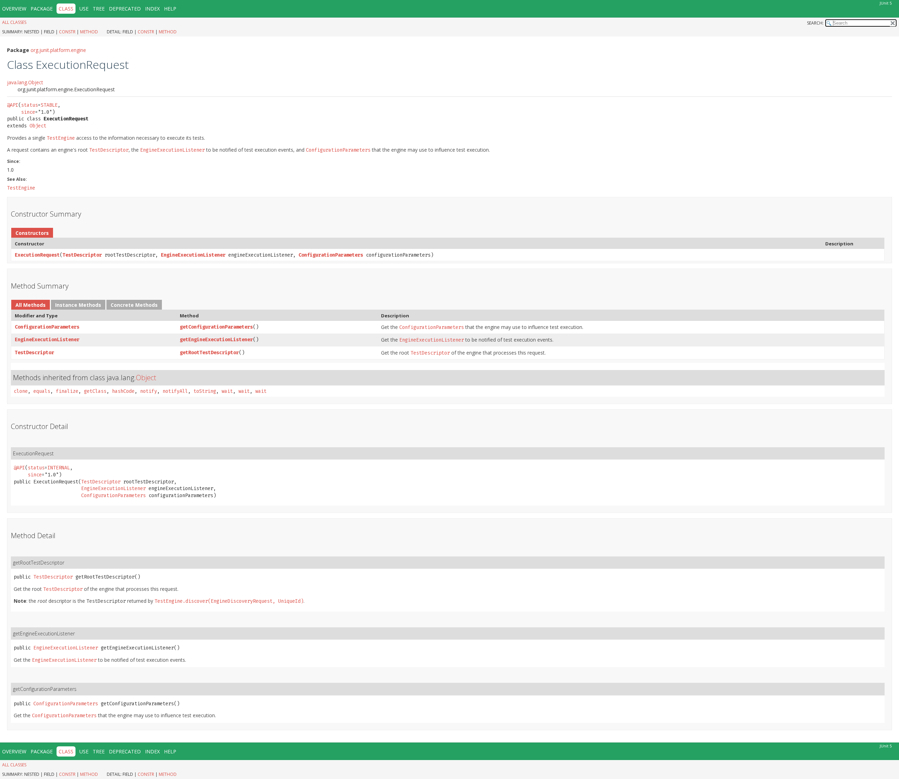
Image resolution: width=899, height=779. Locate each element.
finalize (67, 391)
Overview (14, 8)
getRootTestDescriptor (209, 353)
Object (37, 126)
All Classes (14, 22)
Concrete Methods (134, 305)
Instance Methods (78, 305)
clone (21, 391)
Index (152, 8)
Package (42, 8)
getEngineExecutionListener (216, 340)
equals (41, 391)
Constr (67, 32)
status (29, 105)
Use (83, 8)
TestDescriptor (82, 255)
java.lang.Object (25, 82)
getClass (95, 391)
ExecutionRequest (37, 255)
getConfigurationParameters (216, 327)
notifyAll (175, 391)
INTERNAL (58, 468)
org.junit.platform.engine (58, 50)
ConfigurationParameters (330, 255)
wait (227, 391)
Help (170, 8)
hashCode (123, 391)
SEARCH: (815, 23)
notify (148, 391)
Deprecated (125, 8)
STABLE (49, 105)
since (28, 112)
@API (12, 105)
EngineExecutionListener (193, 255)
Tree (99, 8)
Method (89, 32)
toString (204, 391)
